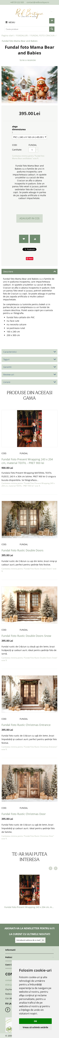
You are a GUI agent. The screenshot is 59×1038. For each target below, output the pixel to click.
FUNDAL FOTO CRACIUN (42, 35)
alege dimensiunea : (19, 129)
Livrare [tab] (6, 382)
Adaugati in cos (29, 218)
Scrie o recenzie (28, 60)
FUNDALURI (22, 35)
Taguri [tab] (6, 359)
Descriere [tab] (8, 271)
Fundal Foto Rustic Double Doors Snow (26, 636)
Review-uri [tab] (8, 374)
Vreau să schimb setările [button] (35, 1027)
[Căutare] (51, 29)
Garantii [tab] (7, 367)
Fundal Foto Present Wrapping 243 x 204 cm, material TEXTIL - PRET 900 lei (27, 461)
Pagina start (8, 35)
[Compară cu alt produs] (35, 239)
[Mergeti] (43, 940)
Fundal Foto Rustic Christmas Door (24, 814)
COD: (14, 145)
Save (31, 258)
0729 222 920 (11, 984)
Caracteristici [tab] (10, 351)
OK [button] (35, 1021)
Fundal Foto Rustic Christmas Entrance (26, 725)
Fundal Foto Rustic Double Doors (22, 550)
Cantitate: (17, 149)
